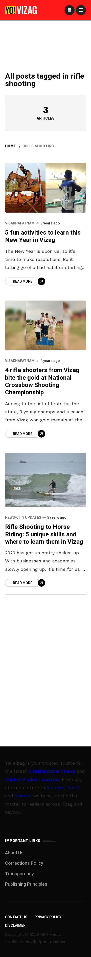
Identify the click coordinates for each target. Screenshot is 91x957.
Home (10, 146)
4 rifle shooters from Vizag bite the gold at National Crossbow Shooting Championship (42, 381)
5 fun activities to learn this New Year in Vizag (43, 236)
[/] (69, 10)
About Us (14, 853)
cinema (22, 795)
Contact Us (16, 917)
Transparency (19, 874)
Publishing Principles (26, 884)
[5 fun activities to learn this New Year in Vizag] (45, 188)
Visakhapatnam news (51, 771)
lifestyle (55, 787)
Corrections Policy (24, 863)
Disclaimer (15, 925)
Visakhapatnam (20, 223)
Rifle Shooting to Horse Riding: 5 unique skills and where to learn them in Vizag (44, 534)
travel (73, 787)
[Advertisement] (45, 41)
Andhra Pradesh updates (32, 779)
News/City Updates (23, 517)
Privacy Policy (47, 917)
